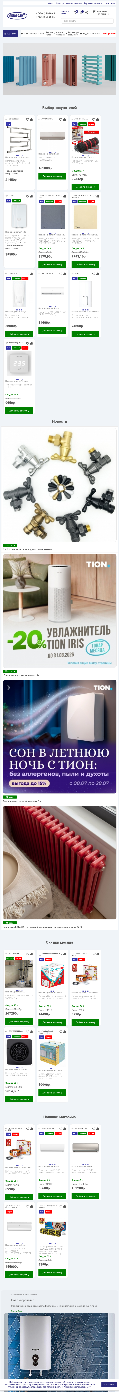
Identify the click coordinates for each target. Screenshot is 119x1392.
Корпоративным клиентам (69, 3)
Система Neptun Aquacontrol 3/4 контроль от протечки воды (52, 998)
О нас (51, 3)
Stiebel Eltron (93, 311)
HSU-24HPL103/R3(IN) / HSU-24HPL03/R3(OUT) (52, 313)
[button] (17, 155)
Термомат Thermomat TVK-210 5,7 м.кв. (85, 162)
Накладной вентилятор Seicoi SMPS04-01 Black (16, 1074)
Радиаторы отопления (73, 33)
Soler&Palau (59, 235)
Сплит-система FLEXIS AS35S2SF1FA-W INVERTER (51, 1171)
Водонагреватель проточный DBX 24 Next (16, 316)
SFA (23, 992)
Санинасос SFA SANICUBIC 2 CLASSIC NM (19, 996)
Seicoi (24, 1069)
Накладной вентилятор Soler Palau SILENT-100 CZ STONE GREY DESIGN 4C (52, 240)
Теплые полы (49, 33)
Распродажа (109, 33)
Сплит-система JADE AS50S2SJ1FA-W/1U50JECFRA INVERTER (18, 1251)
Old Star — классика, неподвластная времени (27, 549)
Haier (56, 154)
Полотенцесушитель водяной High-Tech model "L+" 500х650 (17, 163)
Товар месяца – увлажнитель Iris (21, 675)
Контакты (110, 3)
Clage (23, 311)
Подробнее (16, 1311)
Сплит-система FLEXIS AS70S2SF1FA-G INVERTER (84, 1171)
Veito (23, 232)
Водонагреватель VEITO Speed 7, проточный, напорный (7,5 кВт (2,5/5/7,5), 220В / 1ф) (17, 237)
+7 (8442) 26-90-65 (45, 13)
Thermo (90, 157)
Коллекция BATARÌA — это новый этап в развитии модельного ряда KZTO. (43, 927)
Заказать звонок (65, 12)
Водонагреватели (91, 33)
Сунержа (25, 157)
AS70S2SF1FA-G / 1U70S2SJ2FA (46, 158)
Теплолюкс (92, 992)
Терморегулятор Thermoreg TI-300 (19, 386)
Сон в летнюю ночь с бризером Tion (22, 801)
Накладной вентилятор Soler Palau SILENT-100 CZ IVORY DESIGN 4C (85, 240)
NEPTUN (58, 992)
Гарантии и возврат (93, 3)
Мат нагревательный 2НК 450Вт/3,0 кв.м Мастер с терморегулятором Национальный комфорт (51, 1248)
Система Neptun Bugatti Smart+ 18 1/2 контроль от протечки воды (51, 1076)
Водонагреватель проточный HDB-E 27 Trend (85, 316)
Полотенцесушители (34, 33)
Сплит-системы (60, 33)
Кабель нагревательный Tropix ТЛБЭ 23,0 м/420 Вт (85, 997)
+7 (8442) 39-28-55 (45, 17)
